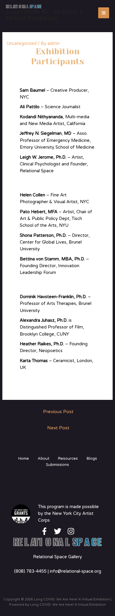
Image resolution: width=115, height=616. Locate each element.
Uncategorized (21, 43)
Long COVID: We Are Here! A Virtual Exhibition (44, 15)
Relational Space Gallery (57, 556)
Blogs (92, 458)
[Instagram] (71, 531)
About (43, 458)
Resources (68, 458)
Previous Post (58, 411)
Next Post (58, 428)
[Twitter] (57, 531)
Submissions (57, 464)
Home (23, 458)
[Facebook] (44, 531)
